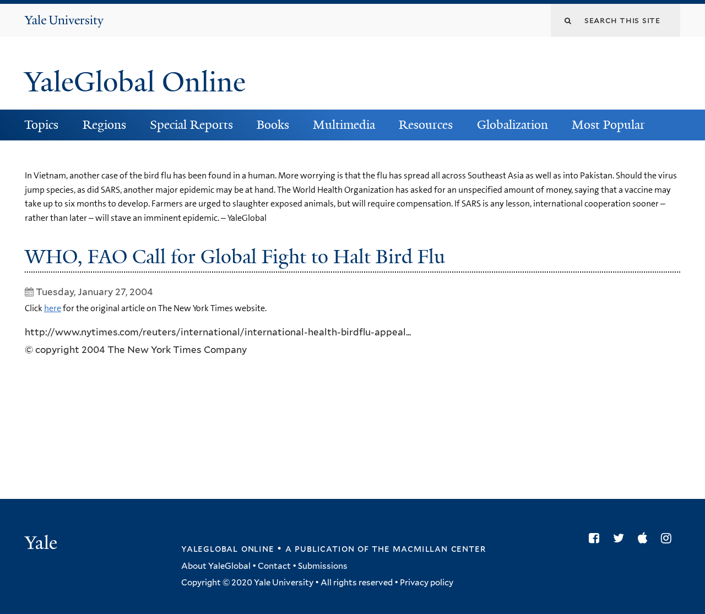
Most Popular (608, 125)
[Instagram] (669, 538)
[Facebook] (597, 538)
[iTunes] (645, 538)
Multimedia (344, 125)
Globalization (512, 125)
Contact (274, 566)
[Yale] (42, 544)
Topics (41, 125)
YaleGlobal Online (135, 82)
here (52, 308)
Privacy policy (426, 583)
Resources (426, 125)
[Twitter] (621, 538)
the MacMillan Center (428, 548)
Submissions (323, 566)
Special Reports (191, 125)
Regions (104, 125)
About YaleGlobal (216, 566)
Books (273, 125)
